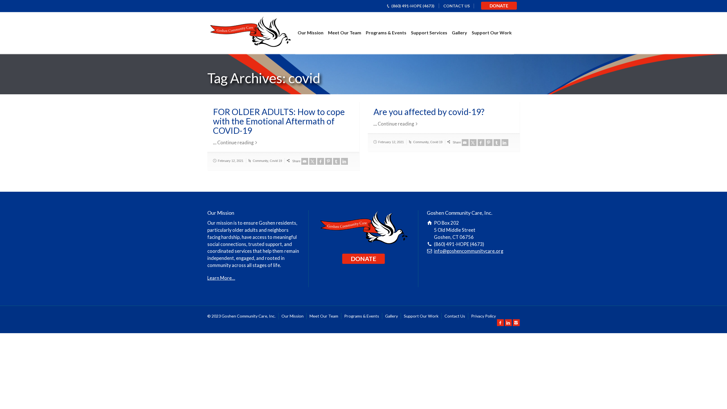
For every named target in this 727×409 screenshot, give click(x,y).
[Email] (304, 161)
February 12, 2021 (230, 160)
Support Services (429, 32)
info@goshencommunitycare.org (468, 251)
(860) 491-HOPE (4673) (412, 5)
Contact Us (454, 316)
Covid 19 (276, 160)
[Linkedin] (344, 161)
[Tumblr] (336, 161)
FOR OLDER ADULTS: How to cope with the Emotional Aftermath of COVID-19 (279, 121)
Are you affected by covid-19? (428, 112)
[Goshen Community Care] (250, 32)
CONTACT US (456, 5)
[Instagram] (516, 322)
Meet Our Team (344, 32)
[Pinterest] (328, 161)
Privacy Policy (483, 316)
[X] (312, 161)
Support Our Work (492, 32)
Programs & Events (386, 32)
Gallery (459, 32)
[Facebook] (320, 161)
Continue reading (235, 142)
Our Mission (310, 32)
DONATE (499, 5)
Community (260, 160)
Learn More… (221, 278)
